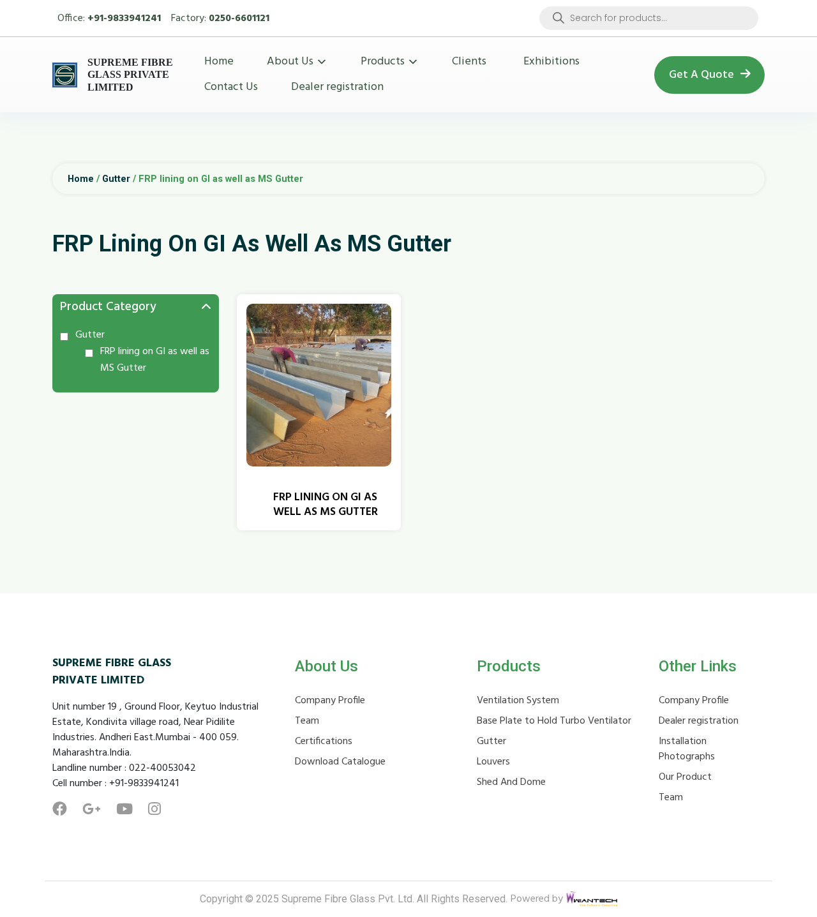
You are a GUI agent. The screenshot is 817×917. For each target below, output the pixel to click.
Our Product (685, 777)
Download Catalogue (340, 762)
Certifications (323, 741)
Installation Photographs (687, 749)
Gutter (116, 178)
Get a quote (701, 75)
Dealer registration (337, 87)
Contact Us (231, 87)
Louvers (493, 762)
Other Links (698, 666)
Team (307, 721)
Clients (469, 61)
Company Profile (330, 700)
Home (219, 61)
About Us (290, 61)
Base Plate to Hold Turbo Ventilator (554, 721)
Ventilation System (518, 700)
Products (383, 61)
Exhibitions (551, 61)
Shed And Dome (511, 782)
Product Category (108, 307)
